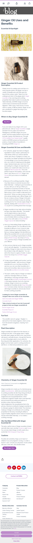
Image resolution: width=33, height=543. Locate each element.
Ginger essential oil (21, 129)
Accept (16, 532)
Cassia (6, 175)
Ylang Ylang (25, 285)
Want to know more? (16, 538)
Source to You (6, 501)
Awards (4, 496)
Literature (18, 494)
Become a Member (7, 508)
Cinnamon (21, 428)
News (3, 492)
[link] (24, 3)
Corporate (4, 488)
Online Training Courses (8, 510)
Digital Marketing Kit (7, 518)
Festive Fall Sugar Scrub (9, 312)
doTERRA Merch (6, 498)
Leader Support (20, 510)
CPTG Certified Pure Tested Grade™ (12, 138)
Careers (4, 490)
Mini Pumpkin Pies (15, 169)
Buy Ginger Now (9, 448)
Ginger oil (16, 144)
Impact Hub (5, 494)
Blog (17, 488)
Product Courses (20, 490)
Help (17, 508)
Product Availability (21, 516)
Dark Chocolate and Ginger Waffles (12, 299)
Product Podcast (20, 496)
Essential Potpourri (8, 310)
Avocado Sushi (6, 301)
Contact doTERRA (16, 476)
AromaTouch (19, 498)
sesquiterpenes (9, 391)
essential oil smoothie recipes (20, 270)
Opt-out (16, 536)
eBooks (18, 492)
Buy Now (7, 122)
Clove (19, 173)
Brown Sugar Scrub (8, 307)
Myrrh (6, 287)
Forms (4, 516)
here (15, 528)
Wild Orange (13, 238)
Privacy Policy (16, 541)
